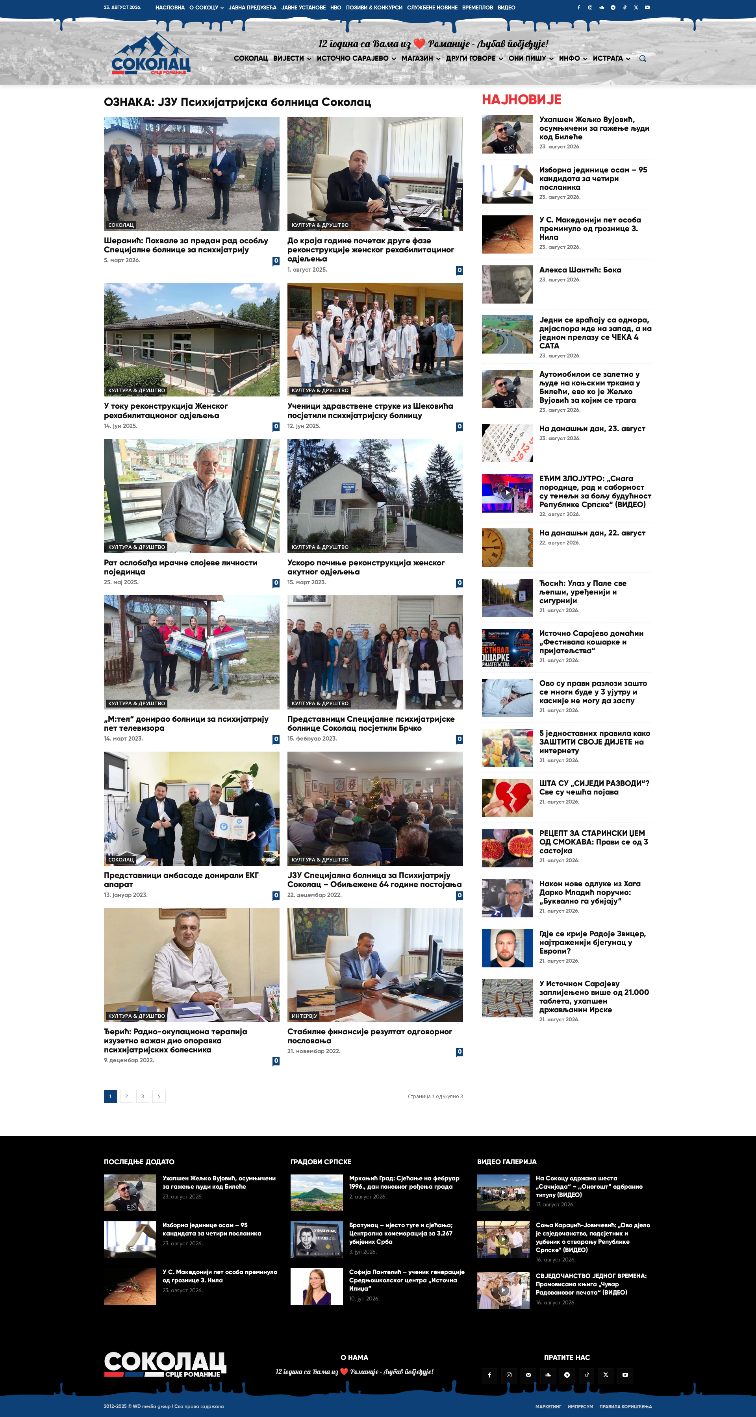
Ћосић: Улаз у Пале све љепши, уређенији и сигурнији (583, 591)
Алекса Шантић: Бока (580, 269)
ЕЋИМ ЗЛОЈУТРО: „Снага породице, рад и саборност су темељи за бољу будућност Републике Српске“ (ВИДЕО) (595, 491)
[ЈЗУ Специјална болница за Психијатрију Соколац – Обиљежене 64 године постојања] (375, 809)
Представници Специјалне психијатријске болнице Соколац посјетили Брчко (371, 723)
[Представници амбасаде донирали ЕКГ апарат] (192, 809)
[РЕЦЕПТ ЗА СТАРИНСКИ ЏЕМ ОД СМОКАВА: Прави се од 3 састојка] (507, 848)
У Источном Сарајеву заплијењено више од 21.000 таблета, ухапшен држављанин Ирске (594, 996)
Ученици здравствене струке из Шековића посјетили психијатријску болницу (370, 410)
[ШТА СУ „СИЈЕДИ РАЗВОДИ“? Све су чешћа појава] (507, 798)
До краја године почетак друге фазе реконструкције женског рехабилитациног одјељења (370, 249)
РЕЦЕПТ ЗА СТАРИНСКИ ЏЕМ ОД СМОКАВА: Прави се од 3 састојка (593, 841)
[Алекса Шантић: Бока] (507, 284)
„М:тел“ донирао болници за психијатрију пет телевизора (186, 723)
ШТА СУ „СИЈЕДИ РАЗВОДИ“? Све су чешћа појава (594, 787)
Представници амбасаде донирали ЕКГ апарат (181, 879)
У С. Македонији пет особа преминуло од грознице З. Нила (590, 228)
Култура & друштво (320, 224)
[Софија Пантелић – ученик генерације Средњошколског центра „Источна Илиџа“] (317, 1286)
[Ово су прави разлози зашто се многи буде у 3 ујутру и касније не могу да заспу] (507, 698)
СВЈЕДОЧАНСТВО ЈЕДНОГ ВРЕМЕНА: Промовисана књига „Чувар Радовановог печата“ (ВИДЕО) (591, 1284)
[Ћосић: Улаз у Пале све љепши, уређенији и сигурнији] (507, 598)
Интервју (304, 1015)
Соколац (121, 224)
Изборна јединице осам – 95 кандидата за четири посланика (593, 178)
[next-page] (159, 1096)
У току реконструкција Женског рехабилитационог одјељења (166, 410)
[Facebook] (579, 8)
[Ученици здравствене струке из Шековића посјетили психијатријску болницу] (375, 340)
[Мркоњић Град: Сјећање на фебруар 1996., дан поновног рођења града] (317, 1192)
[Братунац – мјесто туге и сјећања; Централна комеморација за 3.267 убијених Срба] (317, 1239)
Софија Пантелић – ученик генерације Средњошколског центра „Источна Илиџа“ (407, 1280)
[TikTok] (624, 8)
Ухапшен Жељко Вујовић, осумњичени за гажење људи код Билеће (594, 128)
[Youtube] (647, 8)
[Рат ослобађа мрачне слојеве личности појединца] (192, 496)
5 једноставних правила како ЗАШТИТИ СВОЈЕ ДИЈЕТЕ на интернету (594, 741)
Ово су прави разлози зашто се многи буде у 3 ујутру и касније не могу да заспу (593, 691)
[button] (642, 58)
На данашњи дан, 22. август (592, 532)
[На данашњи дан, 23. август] (507, 443)
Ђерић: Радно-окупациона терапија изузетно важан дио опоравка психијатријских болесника (175, 1040)
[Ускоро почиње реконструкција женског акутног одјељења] (375, 496)
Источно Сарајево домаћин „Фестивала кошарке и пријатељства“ (591, 641)
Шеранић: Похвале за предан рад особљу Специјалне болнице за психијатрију (186, 245)
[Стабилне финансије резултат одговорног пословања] (375, 965)
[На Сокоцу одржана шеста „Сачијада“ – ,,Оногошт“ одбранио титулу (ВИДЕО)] (503, 1192)
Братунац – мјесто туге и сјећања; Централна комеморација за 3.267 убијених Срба (401, 1233)
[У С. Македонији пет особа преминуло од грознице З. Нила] (507, 234)
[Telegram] (613, 8)
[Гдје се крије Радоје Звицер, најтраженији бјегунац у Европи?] (507, 948)
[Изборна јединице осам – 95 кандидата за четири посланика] (507, 184)
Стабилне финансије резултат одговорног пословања (369, 1036)
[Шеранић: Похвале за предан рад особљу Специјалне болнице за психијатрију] (192, 174)
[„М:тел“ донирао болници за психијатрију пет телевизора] (192, 652)
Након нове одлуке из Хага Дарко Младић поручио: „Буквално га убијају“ (590, 892)
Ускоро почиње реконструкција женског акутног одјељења (366, 567)
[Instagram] (590, 8)
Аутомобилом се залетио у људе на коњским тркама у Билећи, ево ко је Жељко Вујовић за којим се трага (589, 387)
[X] (636, 8)
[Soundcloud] (601, 8)
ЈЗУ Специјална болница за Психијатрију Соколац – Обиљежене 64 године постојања (374, 879)
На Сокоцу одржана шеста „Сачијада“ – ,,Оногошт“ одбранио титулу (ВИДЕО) (589, 1186)
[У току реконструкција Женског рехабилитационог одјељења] (192, 340)
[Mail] (528, 1376)
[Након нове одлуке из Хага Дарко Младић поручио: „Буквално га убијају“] (507, 898)
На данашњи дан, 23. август (592, 428)
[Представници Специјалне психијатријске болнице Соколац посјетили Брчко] (375, 652)
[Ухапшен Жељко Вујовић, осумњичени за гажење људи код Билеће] (507, 134)
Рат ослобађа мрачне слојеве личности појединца (181, 567)
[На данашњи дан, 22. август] (507, 547)
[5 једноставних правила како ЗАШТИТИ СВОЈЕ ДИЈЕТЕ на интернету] (507, 748)
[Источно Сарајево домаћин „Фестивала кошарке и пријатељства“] (507, 648)
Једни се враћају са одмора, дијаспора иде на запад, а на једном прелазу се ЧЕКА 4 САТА (595, 332)
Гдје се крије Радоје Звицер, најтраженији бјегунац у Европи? (592, 942)
